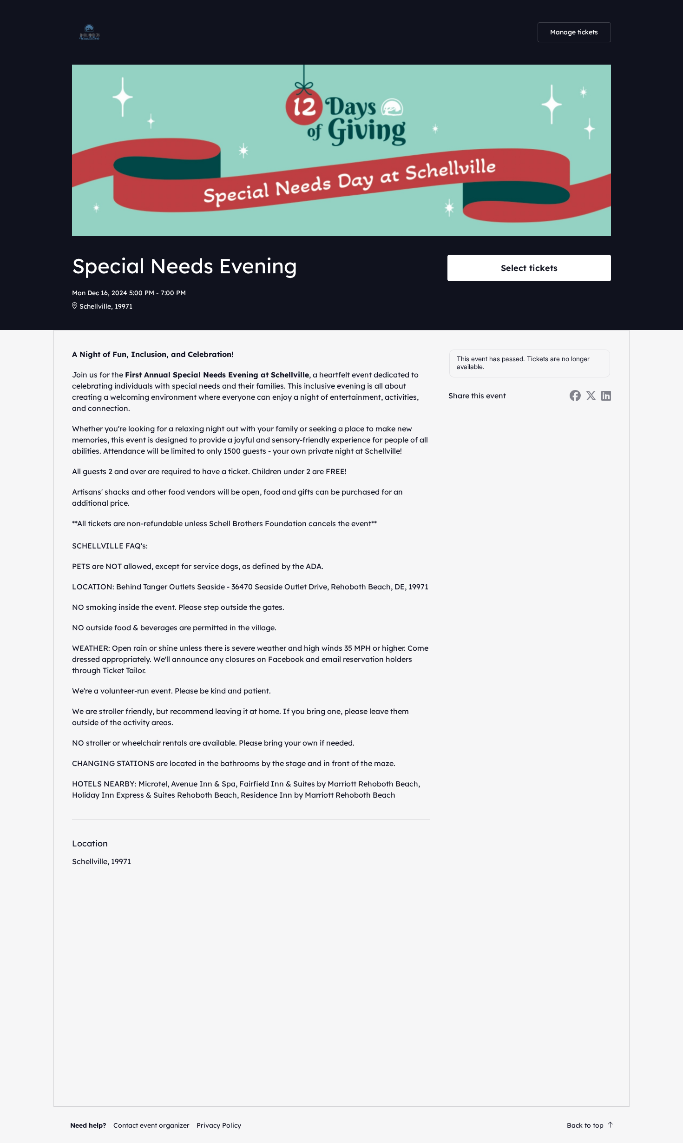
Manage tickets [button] (574, 32)
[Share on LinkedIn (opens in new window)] (606, 395)
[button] (151, 1125)
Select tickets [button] (529, 268)
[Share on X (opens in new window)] (591, 395)
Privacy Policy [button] (219, 1125)
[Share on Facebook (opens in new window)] (575, 395)
